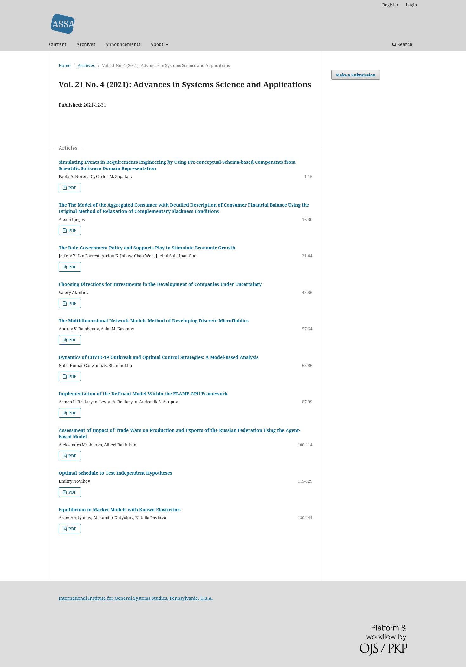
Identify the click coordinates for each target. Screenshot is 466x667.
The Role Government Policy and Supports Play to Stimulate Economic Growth (147, 248)
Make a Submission (356, 75)
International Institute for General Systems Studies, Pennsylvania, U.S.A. (136, 598)
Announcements (122, 44)
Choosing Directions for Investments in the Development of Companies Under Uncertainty (160, 284)
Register (390, 5)
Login (411, 5)
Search (404, 44)
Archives (85, 44)
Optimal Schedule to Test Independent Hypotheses (115, 473)
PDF (72, 187)
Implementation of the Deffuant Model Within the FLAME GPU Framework (143, 394)
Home (64, 65)
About (157, 44)
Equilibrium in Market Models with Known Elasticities (120, 509)
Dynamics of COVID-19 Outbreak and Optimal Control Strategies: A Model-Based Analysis (159, 357)
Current (57, 44)
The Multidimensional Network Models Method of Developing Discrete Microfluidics (154, 321)
